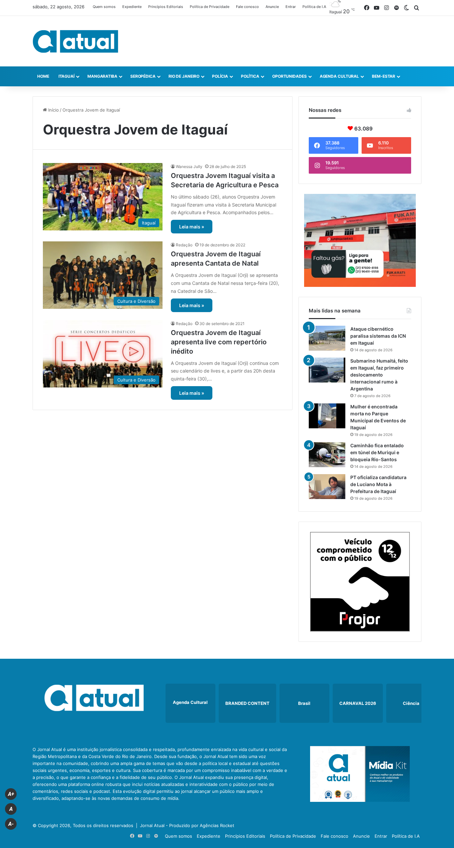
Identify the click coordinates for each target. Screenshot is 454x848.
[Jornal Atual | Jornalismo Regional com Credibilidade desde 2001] (75, 41)
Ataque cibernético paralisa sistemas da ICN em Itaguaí (378, 336)
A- (11, 824)
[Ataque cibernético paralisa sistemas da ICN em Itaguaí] (327, 338)
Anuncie (272, 6)
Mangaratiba (102, 76)
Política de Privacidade (209, 6)
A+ (11, 794)
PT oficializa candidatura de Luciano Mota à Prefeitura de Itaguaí (378, 484)
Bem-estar (383, 76)
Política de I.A (314, 6)
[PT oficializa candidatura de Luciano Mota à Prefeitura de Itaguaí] (327, 486)
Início (53, 110)
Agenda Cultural (339, 76)
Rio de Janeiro (184, 76)
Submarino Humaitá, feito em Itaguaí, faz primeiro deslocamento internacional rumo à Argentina (379, 374)
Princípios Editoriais (165, 6)
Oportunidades (289, 76)
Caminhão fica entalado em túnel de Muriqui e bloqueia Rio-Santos (377, 452)
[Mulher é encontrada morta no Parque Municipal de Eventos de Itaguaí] (327, 415)
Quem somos (104, 6)
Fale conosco (247, 6)
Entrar (290, 6)
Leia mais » (191, 226)
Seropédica (143, 76)
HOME (43, 76)
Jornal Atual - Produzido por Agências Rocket (187, 825)
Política (250, 76)
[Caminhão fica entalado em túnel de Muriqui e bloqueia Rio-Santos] (327, 454)
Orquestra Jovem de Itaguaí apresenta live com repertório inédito (219, 342)
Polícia (220, 76)
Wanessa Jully (189, 166)
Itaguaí (66, 76)
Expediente (132, 6)
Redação (184, 244)
